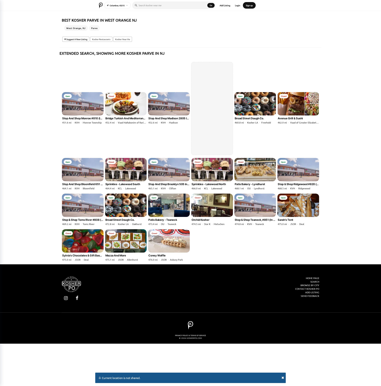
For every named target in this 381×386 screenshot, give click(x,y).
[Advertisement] (212, 108)
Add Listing (225, 5)
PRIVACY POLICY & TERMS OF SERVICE (190, 335)
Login (237, 5)
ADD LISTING (312, 292)
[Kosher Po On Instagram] (66, 298)
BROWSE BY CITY (309, 285)
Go (211, 5)
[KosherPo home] (101, 5)
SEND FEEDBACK (310, 295)
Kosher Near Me (122, 39)
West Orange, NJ (76, 28)
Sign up (249, 5)
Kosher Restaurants (101, 39)
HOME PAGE (312, 277)
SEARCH (314, 281)
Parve (94, 28)
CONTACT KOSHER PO (307, 288)
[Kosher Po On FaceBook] (77, 298)
